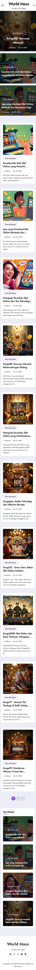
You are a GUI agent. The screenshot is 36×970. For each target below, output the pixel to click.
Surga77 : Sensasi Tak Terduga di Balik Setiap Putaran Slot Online (15, 705)
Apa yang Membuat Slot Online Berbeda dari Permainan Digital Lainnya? (17, 107)
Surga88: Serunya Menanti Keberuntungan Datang (18, 44)
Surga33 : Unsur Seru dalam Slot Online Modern (18, 568)
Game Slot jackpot (18, 33)
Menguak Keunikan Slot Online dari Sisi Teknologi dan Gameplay (16, 301)
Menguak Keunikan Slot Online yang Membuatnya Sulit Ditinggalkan (16, 436)
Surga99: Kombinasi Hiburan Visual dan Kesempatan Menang (14, 771)
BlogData (28, 964)
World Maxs (19, 4)
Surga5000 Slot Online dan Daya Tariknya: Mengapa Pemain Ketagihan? (17, 637)
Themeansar (18, 966)
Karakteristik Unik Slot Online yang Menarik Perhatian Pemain (17, 73)
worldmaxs (12, 48)
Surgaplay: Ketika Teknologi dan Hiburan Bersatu (17, 502)
